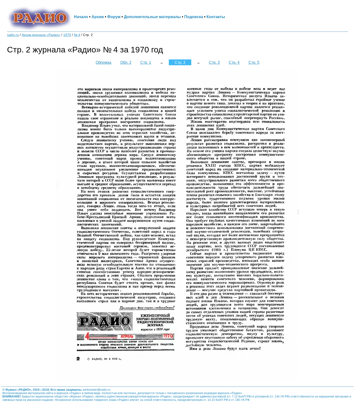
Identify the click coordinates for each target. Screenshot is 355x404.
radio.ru (13, 35)
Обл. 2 (125, 62)
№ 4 (77, 35)
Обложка (103, 62)
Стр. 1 (145, 62)
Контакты (215, 16)
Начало (81, 16)
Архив (98, 16)
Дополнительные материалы (152, 16)
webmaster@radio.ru (96, 389)
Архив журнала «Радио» (41, 35)
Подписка (193, 16)
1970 (67, 35)
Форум (114, 16)
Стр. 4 (234, 62)
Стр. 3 (214, 62)
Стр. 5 (253, 62)
